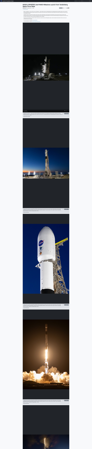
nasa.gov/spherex (35, 20)
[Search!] (91, 1)
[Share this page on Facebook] (68, 8)
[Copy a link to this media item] (63, 113)
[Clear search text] (89, 1)
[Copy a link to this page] (65, 8)
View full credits (25, 9)
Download (66, 113)
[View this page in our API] (63, 8)
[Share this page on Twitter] (67, 8)
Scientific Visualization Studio (8, 1)
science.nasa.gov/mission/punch (36, 21)
